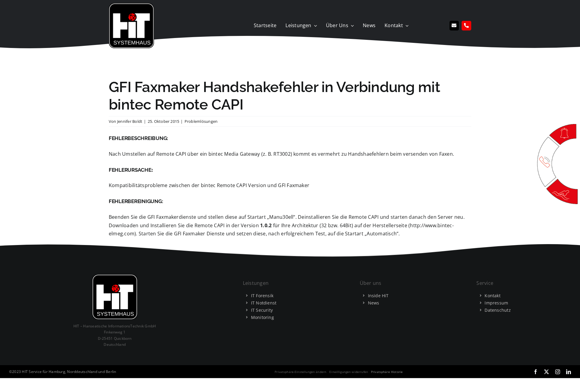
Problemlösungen (201, 121)
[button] (300, 371)
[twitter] (546, 371)
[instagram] (557, 371)
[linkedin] (568, 371)
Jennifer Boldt (129, 121)
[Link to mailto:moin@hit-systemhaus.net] (454, 25)
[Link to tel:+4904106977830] (466, 25)
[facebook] (535, 371)
